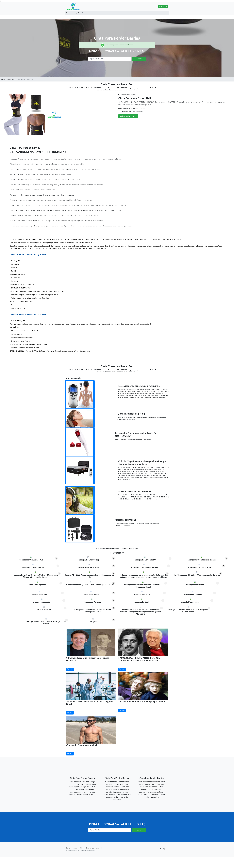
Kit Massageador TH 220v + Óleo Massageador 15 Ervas (197, 575)
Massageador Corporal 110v (145, 560)
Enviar (139, 59)
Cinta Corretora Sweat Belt (134, 98)
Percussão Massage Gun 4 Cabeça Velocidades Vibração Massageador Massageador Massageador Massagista (140, 612)
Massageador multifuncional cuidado (201, 560)
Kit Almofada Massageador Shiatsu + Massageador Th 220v (90, 585)
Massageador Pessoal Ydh (88, 567)
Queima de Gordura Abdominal (81, 745)
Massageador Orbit (141, 602)
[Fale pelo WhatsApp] (0, 1)
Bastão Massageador (37, 585)
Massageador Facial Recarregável (144, 567)
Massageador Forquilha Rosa (199, 567)
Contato (74, 848)
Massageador (76, 13)
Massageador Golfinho (193, 594)
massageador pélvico (91, 594)
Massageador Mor (39, 594)
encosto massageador (42, 602)
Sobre (81, 848)
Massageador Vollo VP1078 (33, 567)
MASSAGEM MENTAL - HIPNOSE (134, 492)
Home (68, 13)
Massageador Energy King (88, 560)
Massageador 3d (44, 610)
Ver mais (69, 669)
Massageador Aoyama (195, 585)
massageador (93, 621)
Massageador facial (142, 594)
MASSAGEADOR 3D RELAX (131, 414)
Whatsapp (164, 6)
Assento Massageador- (190, 602)
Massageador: (76, 378)
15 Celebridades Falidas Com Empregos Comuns (142, 702)
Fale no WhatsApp (129, 116)
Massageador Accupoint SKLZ (31, 560)
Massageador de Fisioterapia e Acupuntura (139, 386)
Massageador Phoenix (125, 520)
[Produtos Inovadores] (73, 6)
